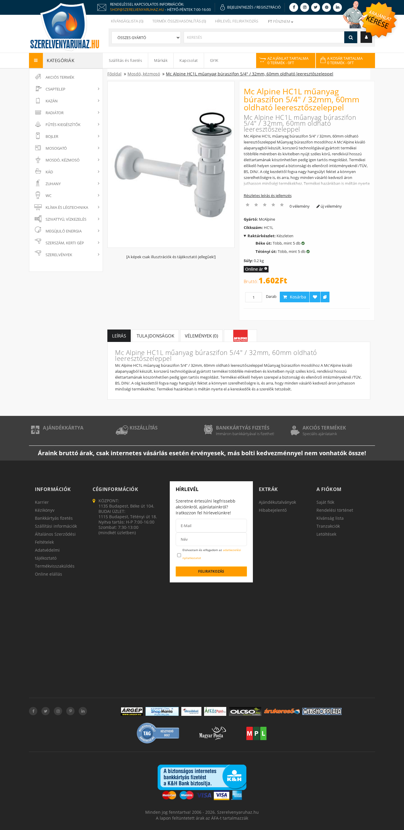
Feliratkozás (211, 571)
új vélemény (331, 206)
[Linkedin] (337, 7)
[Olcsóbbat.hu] (191, 711)
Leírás (119, 336)
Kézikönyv (44, 510)
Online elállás (48, 574)
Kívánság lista (330, 518)
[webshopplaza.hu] (322, 711)
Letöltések (326, 534)
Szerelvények (59, 254)
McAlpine (267, 219)
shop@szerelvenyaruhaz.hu (137, 9)
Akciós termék (60, 77)
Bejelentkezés (240, 7)
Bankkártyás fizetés (242, 427)
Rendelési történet (334, 510)
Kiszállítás (144, 427)
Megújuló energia (64, 231)
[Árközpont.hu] (215, 711)
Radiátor (55, 112)
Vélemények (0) (201, 336)
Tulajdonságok (155, 336)
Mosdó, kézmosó (63, 160)
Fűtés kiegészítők (63, 124)
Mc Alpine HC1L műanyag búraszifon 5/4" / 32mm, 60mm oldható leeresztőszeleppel (249, 74)
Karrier (42, 502)
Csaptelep (55, 89)
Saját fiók (325, 502)
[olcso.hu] (245, 711)
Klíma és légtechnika (67, 207)
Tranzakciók (328, 526)
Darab (271, 296)
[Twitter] (316, 7)
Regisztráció (268, 7)
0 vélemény (300, 206)
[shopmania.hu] (162, 711)
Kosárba (298, 297)
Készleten (270, 235)
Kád (49, 172)
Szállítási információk (56, 526)
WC (48, 195)
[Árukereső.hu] (282, 711)
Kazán (52, 101)
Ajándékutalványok (277, 502)
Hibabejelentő (273, 510)
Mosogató (56, 148)
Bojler (52, 136)
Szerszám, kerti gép (65, 243)
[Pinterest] (326, 7)
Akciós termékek (324, 427)
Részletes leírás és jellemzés (268, 195)
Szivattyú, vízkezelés (66, 219)
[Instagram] (305, 7)
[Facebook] (294, 7)
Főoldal (114, 74)
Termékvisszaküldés (55, 566)
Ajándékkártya (63, 427)
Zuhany (53, 183)
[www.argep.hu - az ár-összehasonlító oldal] (132, 711)
